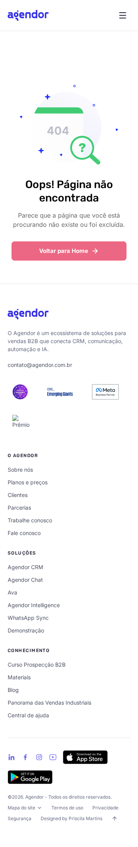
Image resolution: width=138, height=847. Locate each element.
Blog (13, 690)
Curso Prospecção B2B (37, 664)
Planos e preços (28, 482)
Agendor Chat (25, 579)
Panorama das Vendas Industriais (49, 702)
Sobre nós (20, 469)
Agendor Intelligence (34, 605)
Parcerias (19, 507)
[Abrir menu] (122, 15)
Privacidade (105, 808)
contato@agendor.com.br (40, 365)
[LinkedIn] (11, 757)
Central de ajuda (28, 715)
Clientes (18, 495)
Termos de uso (67, 808)
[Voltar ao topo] (115, 819)
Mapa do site (21, 808)
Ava (12, 592)
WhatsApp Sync (28, 617)
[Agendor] (28, 314)
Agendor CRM (25, 567)
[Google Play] (30, 777)
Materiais (19, 677)
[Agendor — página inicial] (28, 15)
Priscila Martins (85, 818)
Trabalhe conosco (30, 520)
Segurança (19, 818)
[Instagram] (39, 757)
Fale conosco (24, 533)
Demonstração (26, 630)
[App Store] (85, 757)
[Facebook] (25, 757)
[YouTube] (53, 757)
